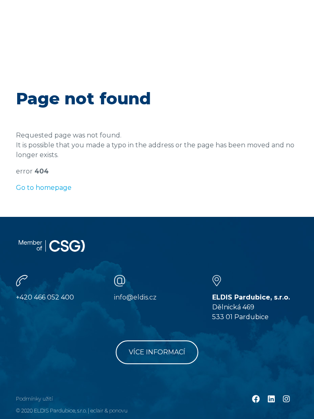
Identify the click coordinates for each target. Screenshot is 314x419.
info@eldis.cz (135, 297)
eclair (96, 411)
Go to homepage (44, 187)
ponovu (118, 411)
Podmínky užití (34, 399)
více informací (157, 352)
